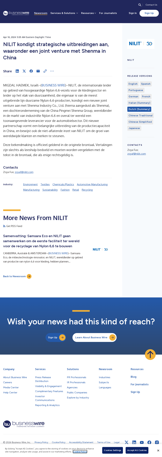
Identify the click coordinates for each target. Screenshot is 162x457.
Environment (30, 184)
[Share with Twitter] (24, 71)
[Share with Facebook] (31, 71)
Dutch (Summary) (139, 109)
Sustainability (50, 189)
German (133, 96)
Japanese (134, 128)
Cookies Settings (112, 450)
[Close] (158, 450)
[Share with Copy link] (45, 71)
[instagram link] (157, 442)
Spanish (145, 83)
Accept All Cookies (137, 450)
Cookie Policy (80, 451)
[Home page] (16, 13)
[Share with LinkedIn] (17, 71)
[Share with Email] (38, 71)
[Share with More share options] (52, 71)
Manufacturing (31, 189)
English (133, 83)
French (146, 96)
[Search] (139, 4)
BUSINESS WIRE (53, 85)
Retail (75, 189)
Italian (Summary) (139, 102)
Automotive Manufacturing (92, 184)
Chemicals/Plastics (63, 184)
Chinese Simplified (140, 121)
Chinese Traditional (141, 115)
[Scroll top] (150, 354)
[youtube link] (142, 442)
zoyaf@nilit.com (24, 172)
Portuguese (136, 90)
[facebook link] (149, 442)
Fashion (65, 189)
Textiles (45, 184)
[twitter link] (126, 442)
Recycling (87, 189)
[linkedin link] (134, 442)
